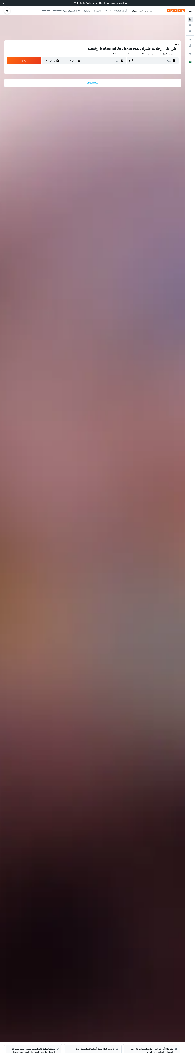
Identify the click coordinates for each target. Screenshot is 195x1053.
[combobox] (169, 53)
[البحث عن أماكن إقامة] (190, 25)
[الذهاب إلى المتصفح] (190, 39)
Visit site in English (83, 3)
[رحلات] (190, 54)
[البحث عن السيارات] (190, 31)
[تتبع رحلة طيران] (190, 45)
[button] (3, 3)
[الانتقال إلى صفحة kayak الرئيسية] (176, 10)
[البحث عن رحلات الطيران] (190, 19)
